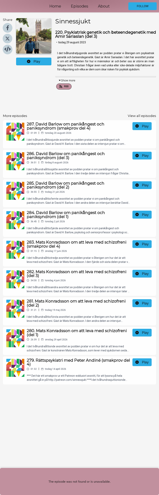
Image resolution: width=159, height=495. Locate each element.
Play (37, 61)
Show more (68, 80)
